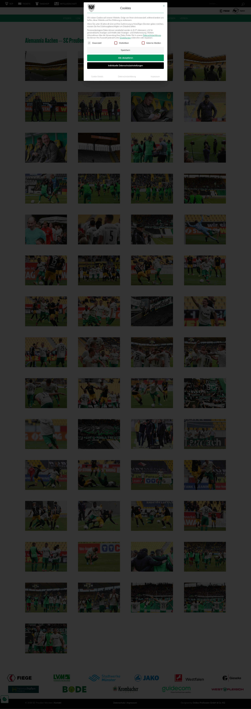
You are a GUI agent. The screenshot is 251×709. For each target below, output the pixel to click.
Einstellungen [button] (125, 38)
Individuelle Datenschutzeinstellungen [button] (125, 65)
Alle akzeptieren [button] (125, 57)
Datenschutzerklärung (152, 35)
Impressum (155, 76)
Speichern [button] (125, 50)
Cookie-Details (97, 76)
